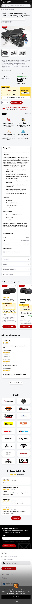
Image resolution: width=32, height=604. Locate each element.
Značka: (6, 22)
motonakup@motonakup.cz (10, 556)
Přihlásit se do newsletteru (9, 545)
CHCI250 (25, 92)
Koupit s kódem (11, 94)
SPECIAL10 (9, 307)
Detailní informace (6, 70)
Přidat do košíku (15, 102)
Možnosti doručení (21, 83)
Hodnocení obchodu (16, 471)
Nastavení (16, 601)
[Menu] (30, 2)
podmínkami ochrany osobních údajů (22, 541)
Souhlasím (17, 596)
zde (23, 593)
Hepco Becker (11, 60)
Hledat (28, 5)
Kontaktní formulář (9, 568)
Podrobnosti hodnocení (19, 18)
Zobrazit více (16, 518)
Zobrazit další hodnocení (16, 382)
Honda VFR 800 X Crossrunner (13, 252)
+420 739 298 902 (8, 559)
